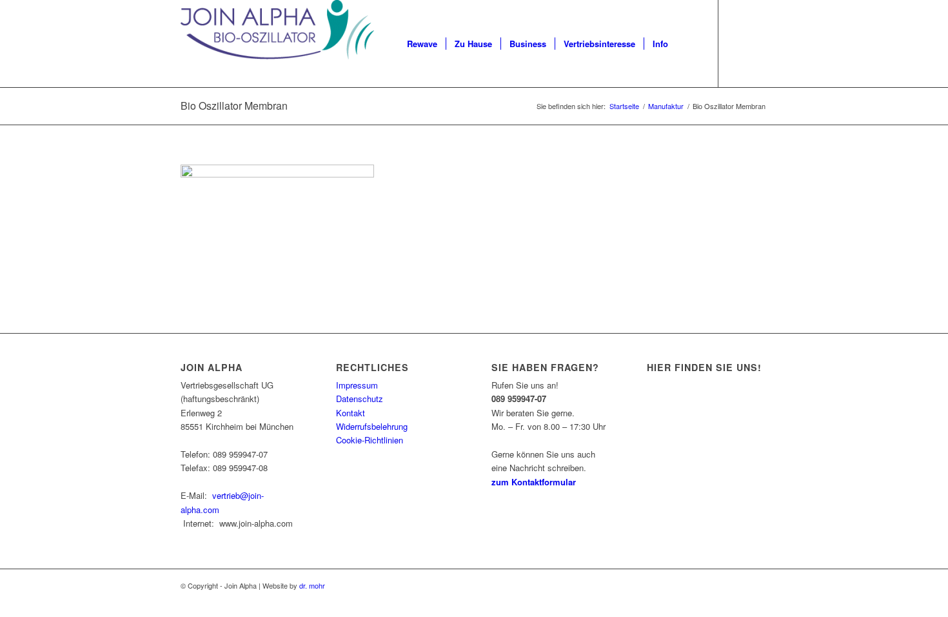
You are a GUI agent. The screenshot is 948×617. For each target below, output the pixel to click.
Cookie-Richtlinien (369, 440)
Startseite (624, 106)
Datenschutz (359, 398)
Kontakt (350, 413)
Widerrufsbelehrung (372, 426)
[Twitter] (757, 43)
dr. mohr (312, 585)
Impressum (357, 385)
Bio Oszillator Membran (234, 105)
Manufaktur (666, 106)
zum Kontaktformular (533, 482)
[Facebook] (738, 43)
